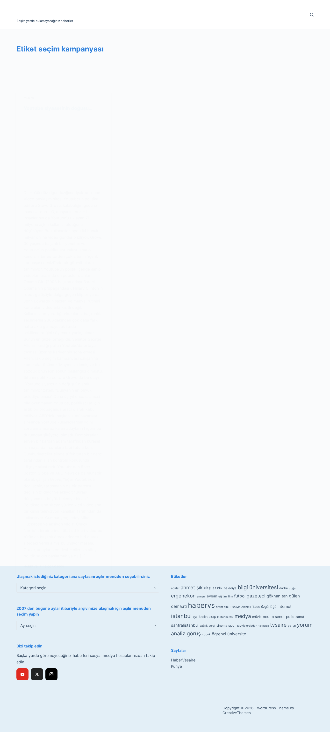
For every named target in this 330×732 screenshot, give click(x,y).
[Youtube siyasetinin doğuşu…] (63, 150)
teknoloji (263, 625)
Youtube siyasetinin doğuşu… (58, 108)
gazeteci (256, 596)
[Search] (312, 14)
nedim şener (274, 616)
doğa (292, 588)
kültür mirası (225, 617)
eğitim (222, 596)
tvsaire (278, 625)
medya (243, 616)
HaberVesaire (183, 660)
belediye (230, 588)
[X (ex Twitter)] (37, 674)
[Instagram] (51, 674)
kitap (212, 617)
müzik (257, 617)
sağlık (204, 625)
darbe (283, 588)
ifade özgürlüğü (264, 607)
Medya (29, 98)
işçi (195, 617)
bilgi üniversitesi (258, 587)
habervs (201, 605)
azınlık (217, 588)
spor (232, 625)
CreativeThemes (236, 712)
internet (285, 606)
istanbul (181, 616)
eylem (212, 596)
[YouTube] (22, 674)
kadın (203, 617)
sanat (299, 617)
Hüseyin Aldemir (240, 607)
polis (290, 616)
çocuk (206, 634)
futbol (239, 595)
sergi (212, 625)
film (230, 596)
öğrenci (219, 634)
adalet (175, 588)
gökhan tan (277, 596)
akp (207, 587)
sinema (221, 625)
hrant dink (222, 607)
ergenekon (183, 596)
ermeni (201, 596)
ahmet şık (192, 587)
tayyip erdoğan (247, 625)
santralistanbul (185, 625)
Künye (176, 666)
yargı (292, 625)
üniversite (236, 634)
